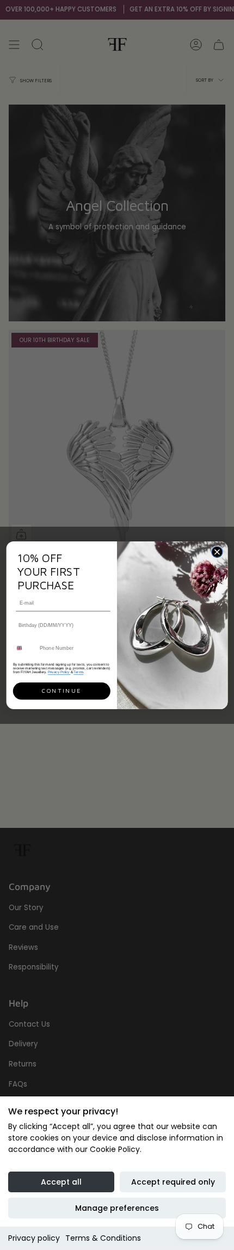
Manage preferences (117, 1208)
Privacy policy (34, 1238)
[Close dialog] (217, 551)
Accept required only (173, 1181)
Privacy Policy (59, 672)
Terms (78, 672)
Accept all (61, 1181)
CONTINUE (61, 690)
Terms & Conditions (103, 1238)
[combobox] (24, 647)
